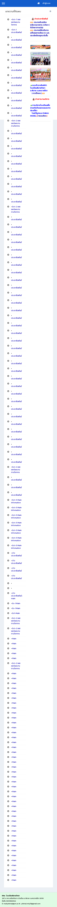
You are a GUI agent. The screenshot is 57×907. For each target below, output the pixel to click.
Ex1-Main (16, 613)
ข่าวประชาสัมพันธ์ (16, 554)
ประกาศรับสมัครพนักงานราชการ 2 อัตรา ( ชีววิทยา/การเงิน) (40, 25)
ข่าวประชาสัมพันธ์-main (17, 596)
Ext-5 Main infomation (16, 501)
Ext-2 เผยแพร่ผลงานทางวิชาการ (15, 123)
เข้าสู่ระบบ (46, 3)
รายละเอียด (42, 115)
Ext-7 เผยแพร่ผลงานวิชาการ (15, 22)
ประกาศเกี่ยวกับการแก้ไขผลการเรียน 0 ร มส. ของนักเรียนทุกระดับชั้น (40, 33)
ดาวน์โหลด (37, 93)
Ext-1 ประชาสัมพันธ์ (16, 31)
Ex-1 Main (16, 603)
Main (14, 638)
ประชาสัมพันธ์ (16, 40)
